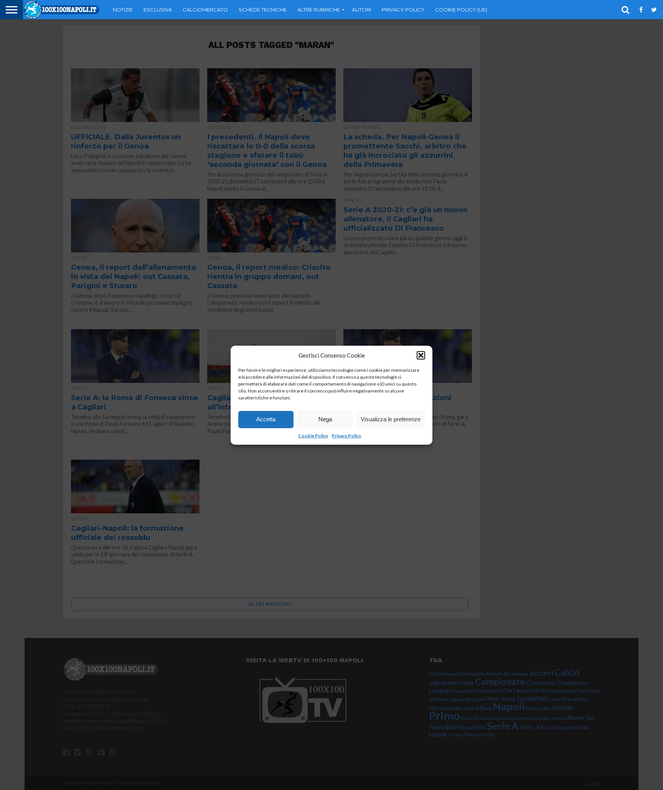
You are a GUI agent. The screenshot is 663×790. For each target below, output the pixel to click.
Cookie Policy (313, 436)
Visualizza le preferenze (391, 419)
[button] (421, 355)
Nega (325, 419)
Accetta (265, 419)
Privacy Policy (346, 436)
